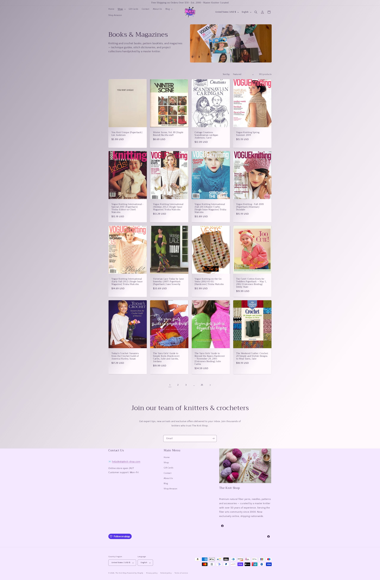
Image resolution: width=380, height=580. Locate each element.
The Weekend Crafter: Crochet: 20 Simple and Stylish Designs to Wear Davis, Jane (252, 356)
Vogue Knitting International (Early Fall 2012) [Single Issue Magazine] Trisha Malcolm (126, 282)
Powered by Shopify (135, 573)
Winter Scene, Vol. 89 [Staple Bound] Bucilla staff (168, 134)
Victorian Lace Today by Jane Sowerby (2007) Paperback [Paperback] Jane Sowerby (168, 282)
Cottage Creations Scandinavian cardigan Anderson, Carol (206, 135)
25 (202, 385)
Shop (166, 463)
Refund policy (166, 573)
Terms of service (181, 573)
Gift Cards (168, 468)
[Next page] (210, 385)
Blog (166, 483)
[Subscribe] (213, 438)
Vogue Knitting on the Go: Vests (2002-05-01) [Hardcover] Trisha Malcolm (209, 282)
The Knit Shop (121, 573)
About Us (168, 478)
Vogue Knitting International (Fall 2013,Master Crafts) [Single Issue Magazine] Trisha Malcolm (210, 208)
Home (167, 457)
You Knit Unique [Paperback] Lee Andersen (126, 134)
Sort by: (226, 74)
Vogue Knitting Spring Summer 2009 (247, 134)
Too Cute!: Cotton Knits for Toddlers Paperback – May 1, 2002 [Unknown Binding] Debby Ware (251, 283)
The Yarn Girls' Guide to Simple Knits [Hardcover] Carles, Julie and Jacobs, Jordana (166, 357)
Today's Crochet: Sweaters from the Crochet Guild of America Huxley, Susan (125, 356)
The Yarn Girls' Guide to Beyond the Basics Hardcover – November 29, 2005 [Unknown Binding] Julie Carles (210, 359)
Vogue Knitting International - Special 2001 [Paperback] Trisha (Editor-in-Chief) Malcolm (127, 208)
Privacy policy (152, 573)
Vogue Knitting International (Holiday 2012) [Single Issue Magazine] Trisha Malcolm (168, 207)
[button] (121, 9)
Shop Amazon (170, 489)
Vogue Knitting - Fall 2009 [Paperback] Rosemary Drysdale (250, 207)
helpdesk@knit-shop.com (126, 461)
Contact (167, 473)
